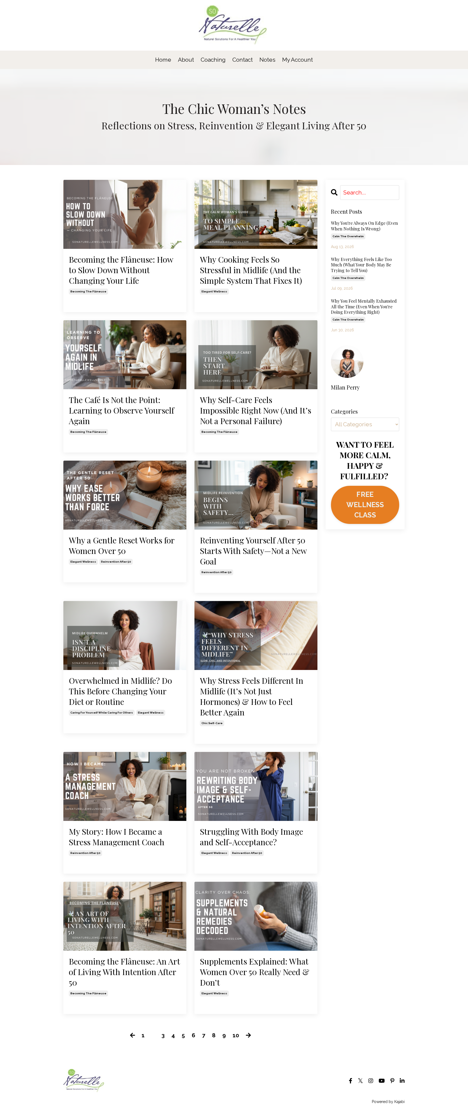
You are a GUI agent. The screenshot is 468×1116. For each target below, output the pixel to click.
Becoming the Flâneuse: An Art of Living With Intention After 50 (124, 972)
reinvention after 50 (116, 561)
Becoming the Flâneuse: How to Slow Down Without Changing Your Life (121, 270)
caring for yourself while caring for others (101, 712)
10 (236, 1035)
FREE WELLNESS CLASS (365, 504)
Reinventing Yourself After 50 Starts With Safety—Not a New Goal (253, 551)
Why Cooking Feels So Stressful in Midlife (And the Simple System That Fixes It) (251, 270)
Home (163, 59)
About (186, 59)
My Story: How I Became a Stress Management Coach (116, 836)
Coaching (214, 59)
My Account (297, 59)
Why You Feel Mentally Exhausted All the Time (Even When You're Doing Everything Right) (364, 306)
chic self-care (212, 723)
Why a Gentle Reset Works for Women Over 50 (121, 545)
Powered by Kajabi (388, 1102)
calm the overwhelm (348, 236)
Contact (242, 59)
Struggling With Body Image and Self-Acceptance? (251, 836)
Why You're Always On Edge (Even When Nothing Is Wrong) (364, 226)
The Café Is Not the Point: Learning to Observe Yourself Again (121, 410)
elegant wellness (214, 291)
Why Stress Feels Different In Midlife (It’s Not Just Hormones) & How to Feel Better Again (251, 696)
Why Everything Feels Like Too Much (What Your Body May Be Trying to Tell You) (361, 265)
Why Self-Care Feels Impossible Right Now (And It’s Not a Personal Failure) (255, 410)
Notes (267, 59)
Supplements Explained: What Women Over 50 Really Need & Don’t (254, 972)
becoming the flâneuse (88, 291)
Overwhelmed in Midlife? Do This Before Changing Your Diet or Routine (120, 691)
